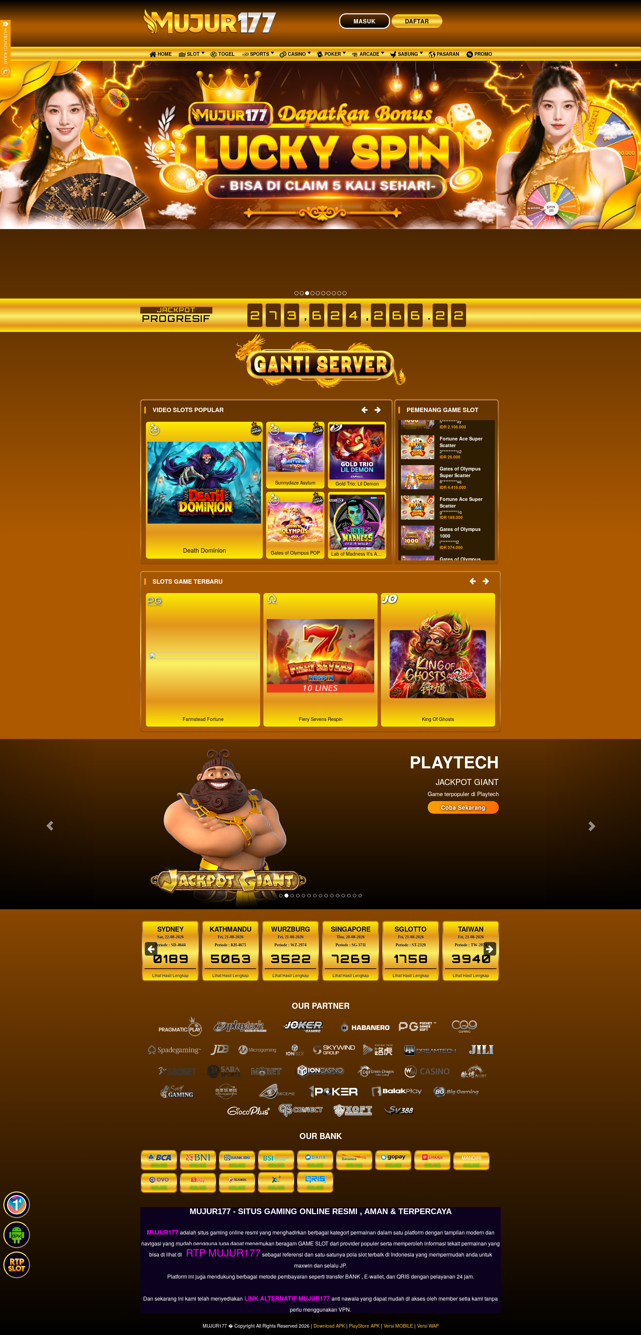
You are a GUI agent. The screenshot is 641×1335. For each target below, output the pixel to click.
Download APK (329, 1325)
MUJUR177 (163, 1232)
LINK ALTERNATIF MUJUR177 (287, 1298)
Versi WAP (428, 1325)
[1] (296, 293)
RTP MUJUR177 (222, 1252)
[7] (329, 293)
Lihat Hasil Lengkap (170, 975)
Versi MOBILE (398, 1325)
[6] (323, 293)
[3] (307, 293)
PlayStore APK (364, 1325)
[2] (302, 293)
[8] (334, 293)
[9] (339, 293)
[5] (318, 293)
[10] (345, 293)
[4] (312, 293)
